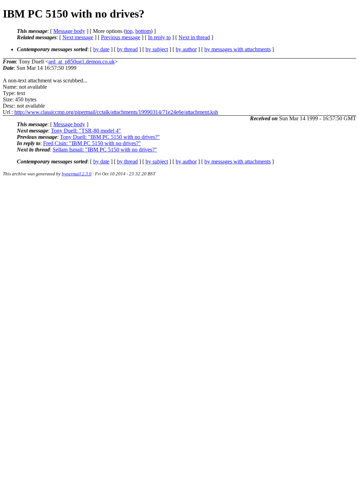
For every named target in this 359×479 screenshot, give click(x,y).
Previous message (120, 37)
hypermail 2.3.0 (77, 173)
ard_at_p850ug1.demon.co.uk (81, 62)
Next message (77, 37)
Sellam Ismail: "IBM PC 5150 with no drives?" (105, 150)
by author (186, 49)
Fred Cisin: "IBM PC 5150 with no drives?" (92, 143)
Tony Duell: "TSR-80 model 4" (86, 131)
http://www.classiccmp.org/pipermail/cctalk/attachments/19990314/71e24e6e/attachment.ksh (116, 112)
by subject (156, 49)
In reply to (159, 37)
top (129, 31)
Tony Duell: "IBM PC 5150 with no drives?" (110, 137)
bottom (143, 31)
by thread (127, 49)
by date (101, 49)
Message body (69, 31)
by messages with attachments (237, 49)
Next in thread (194, 37)
